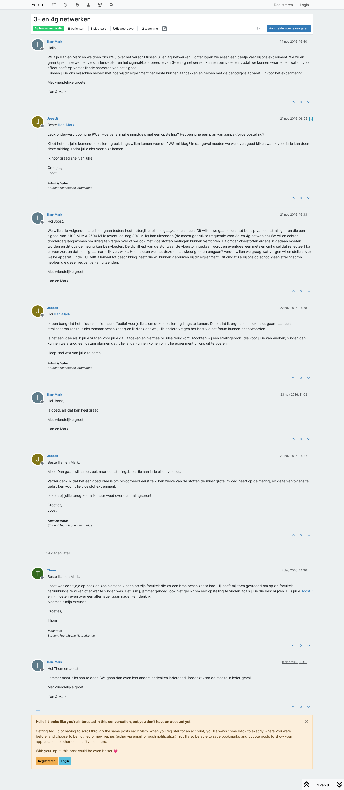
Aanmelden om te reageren (288, 28)
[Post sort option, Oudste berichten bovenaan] (259, 28)
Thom (51, 570)
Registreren (46, 761)
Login (65, 761)
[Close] (306, 722)
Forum (37, 4)
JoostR (52, 118)
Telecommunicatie (50, 28)
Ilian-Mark (54, 41)
